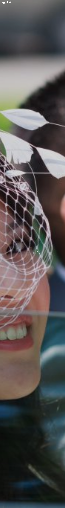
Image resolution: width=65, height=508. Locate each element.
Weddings (61, 1)
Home (53, 1)
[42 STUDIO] (7, 3)
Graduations (57, 1)
